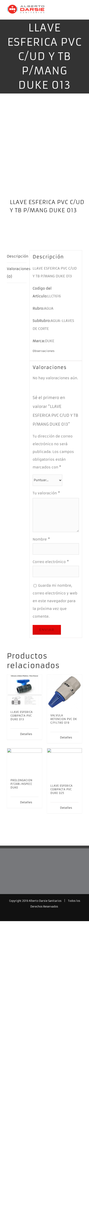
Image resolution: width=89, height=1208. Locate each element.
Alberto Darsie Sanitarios (45, 900)
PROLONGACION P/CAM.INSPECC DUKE (21, 784)
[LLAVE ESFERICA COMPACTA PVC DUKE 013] (24, 690)
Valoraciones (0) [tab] (16, 273)
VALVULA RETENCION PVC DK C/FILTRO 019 (63, 719)
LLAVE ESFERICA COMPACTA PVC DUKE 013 (21, 715)
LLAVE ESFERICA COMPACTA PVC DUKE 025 (61, 789)
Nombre (41, 539)
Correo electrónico (51, 562)
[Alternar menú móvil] (80, 12)
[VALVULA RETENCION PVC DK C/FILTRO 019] (64, 692)
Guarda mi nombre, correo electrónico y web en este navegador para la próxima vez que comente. (55, 601)
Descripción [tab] (16, 256)
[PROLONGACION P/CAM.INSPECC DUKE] (24, 761)
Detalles (26, 734)
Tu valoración (46, 493)
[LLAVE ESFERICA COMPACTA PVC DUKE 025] (64, 764)
